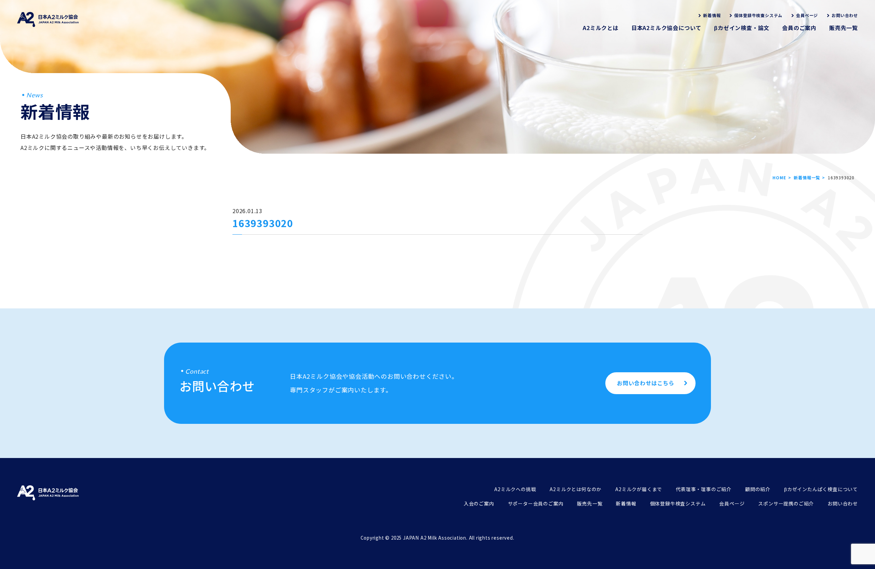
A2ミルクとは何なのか (576, 489)
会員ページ (807, 15)
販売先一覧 (843, 28)
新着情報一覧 (807, 177)
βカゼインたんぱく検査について (821, 489)
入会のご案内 (479, 503)
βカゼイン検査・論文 (741, 28)
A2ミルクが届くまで (638, 489)
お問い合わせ (845, 15)
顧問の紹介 (757, 489)
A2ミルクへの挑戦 (515, 489)
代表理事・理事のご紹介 (703, 489)
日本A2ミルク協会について (666, 28)
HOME (779, 177)
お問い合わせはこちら (645, 383)
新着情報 (712, 15)
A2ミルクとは (601, 28)
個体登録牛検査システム (758, 15)
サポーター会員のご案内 (536, 503)
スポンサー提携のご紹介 (786, 503)
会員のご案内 (799, 28)
